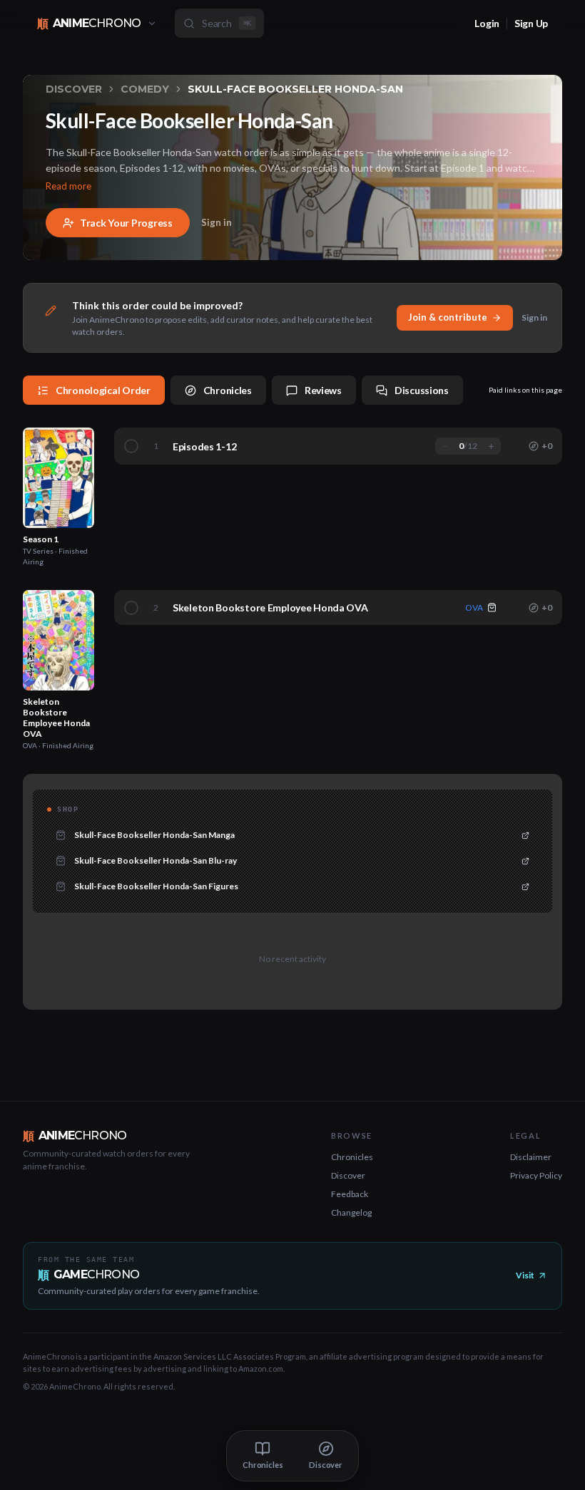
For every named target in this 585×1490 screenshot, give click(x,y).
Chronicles (352, 1157)
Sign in (216, 222)
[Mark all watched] (131, 446)
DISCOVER (74, 89)
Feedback (349, 1194)
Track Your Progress (126, 223)
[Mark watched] (131, 608)
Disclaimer (530, 1157)
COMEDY (145, 89)
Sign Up (531, 23)
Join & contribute (447, 317)
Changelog (351, 1212)
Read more (68, 186)
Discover (348, 1175)
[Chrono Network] (152, 23)
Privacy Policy (536, 1175)
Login (486, 23)
